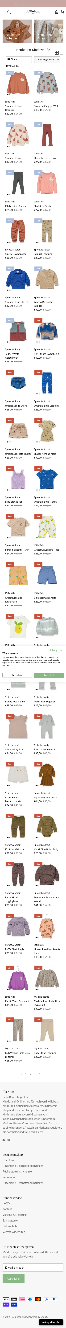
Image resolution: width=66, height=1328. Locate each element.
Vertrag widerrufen (14, 1232)
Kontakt (7, 1209)
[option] (17, 31)
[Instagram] (8, 1140)
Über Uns (8, 1160)
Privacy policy (57, 650)
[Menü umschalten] (3, 12)
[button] (47, 60)
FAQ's (6, 1203)
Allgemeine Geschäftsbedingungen (23, 1165)
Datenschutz (10, 1226)
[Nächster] (61, 31)
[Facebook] (4, 1140)
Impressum (9, 1177)
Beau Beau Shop (19, 1317)
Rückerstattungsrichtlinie (17, 1171)
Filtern (14, 59)
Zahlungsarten (11, 1220)
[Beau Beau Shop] (33, 12)
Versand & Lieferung (15, 1214)
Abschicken (13, 1278)
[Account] (55, 12)
